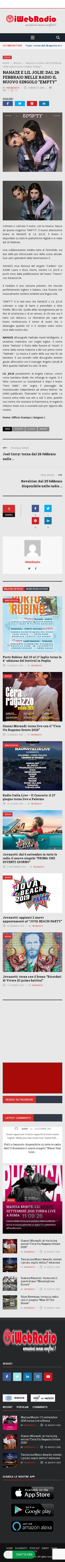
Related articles (13, 588)
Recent (8, 1407)
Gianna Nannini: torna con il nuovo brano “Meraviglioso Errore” (39, 1281)
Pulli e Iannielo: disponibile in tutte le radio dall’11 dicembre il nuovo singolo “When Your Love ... (32, 1148)
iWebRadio (13, 87)
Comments (39, 1407)
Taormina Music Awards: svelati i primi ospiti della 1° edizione (41, 1261)
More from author (37, 588)
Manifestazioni (11, 600)
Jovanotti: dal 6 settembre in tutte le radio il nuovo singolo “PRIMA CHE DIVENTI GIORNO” (30, 858)
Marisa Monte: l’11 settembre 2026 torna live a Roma (31, 1211)
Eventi (45, 1548)
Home (9, 1548)
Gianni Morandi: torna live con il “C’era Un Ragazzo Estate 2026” (32, 728)
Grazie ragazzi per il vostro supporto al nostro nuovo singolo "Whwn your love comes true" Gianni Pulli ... (32, 1136)
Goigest (19, 429)
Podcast (35, 1548)
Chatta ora (24, 1554)
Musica (7, 57)
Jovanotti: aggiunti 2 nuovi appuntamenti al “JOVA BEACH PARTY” (32, 919)
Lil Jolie (31, 429)
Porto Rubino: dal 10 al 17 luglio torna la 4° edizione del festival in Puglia (32, 659)
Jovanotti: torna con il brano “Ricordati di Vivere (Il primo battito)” (32, 978)
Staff (54, 1548)
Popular (23, 1407)
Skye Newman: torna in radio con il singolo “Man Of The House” (39, 1300)
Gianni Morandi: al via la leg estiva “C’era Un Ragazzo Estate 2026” (40, 1244)
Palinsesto (21, 1548)
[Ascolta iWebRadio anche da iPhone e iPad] (32, 1492)
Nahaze (43, 429)
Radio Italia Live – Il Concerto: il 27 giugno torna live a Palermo (29, 797)
